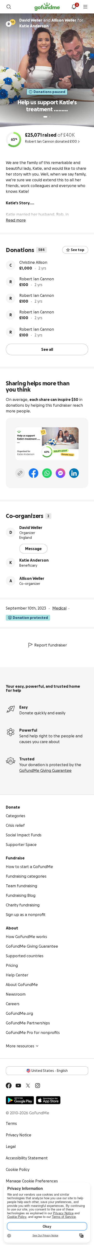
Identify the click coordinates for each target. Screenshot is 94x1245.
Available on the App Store (48, 1100)
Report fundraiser (50, 645)
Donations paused (49, 92)
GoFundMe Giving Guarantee (45, 770)
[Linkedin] (74, 473)
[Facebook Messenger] (60, 473)
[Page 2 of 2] (50, 116)
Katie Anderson (34, 560)
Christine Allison (33, 262)
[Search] (8, 7)
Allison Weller (31, 578)
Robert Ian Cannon (36, 279)
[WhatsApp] (47, 473)
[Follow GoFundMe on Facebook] (8, 1085)
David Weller (30, 527)
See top (77, 250)
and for (51, 23)
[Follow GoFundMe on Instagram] (37, 1085)
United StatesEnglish (49, 1071)
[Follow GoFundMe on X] (28, 1085)
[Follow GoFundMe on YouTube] (18, 1085)
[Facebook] (33, 473)
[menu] (85, 7)
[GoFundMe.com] (47, 6)
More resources (20, 1046)
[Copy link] (20, 473)
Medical (59, 608)
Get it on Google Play (20, 1100)
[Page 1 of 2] (45, 116)
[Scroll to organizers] (12, 22)
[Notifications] (74, 7)
